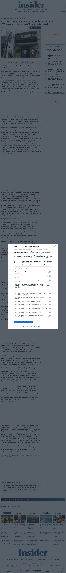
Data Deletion (25, 326)
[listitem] (33, 268)
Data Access (33, 326)
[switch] (49, 272)
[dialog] (33, 286)
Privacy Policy (40, 326)
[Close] (55, 246)
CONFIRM (23, 321)
